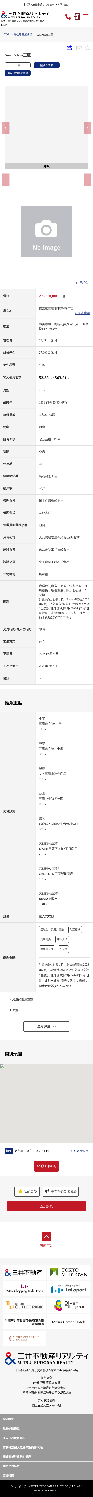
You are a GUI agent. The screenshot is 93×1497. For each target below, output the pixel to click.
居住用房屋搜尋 (23, 34)
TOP (6, 34)
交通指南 (8, 1475)
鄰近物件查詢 (46, 1166)
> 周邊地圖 (82, 313)
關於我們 (8, 1419)
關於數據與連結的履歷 (17, 1456)
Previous (5, 128)
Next (87, 128)
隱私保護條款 (11, 1428)
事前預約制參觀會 (64, 1191)
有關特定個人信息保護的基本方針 (24, 1447)
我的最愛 (30, 1191)
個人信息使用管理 (14, 1438)
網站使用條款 (11, 1466)
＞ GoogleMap (79, 1150)
